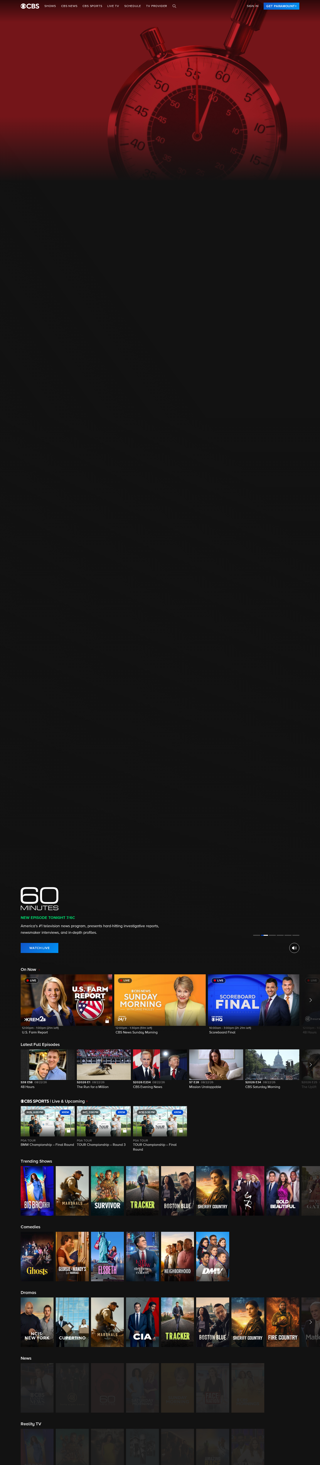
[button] (66, 1007)
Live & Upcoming (67, 1101)
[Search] (174, 6)
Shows (50, 6)
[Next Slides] (309, 1129)
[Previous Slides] (10, 1129)
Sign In (253, 6)
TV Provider (156, 6)
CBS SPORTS (92, 6)
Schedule (132, 6)
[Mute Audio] (294, 948)
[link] (281, 6)
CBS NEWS (69, 6)
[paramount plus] (30, 6)
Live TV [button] (113, 6)
